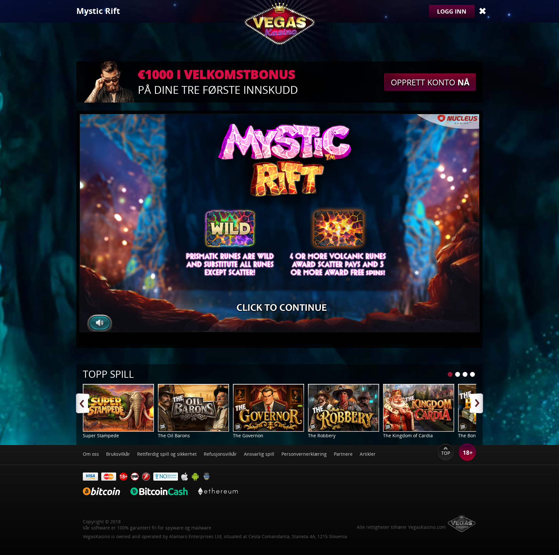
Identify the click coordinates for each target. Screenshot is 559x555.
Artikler (368, 454)
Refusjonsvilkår (220, 454)
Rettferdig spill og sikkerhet (167, 454)
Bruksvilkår (118, 454)
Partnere (343, 454)
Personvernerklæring (304, 454)
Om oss (91, 454)
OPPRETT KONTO (430, 82)
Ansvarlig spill (259, 454)
